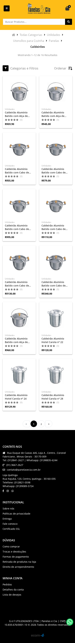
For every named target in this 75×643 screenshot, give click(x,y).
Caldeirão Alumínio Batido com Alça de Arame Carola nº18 (16, 114)
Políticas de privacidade (16, 513)
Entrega (7, 518)
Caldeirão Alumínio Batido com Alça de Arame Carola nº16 (16, 340)
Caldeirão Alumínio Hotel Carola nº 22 (53, 340)
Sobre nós (8, 508)
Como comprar (11, 546)
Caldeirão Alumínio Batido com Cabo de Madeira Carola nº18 (54, 170)
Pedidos (7, 584)
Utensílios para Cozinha (28, 41)
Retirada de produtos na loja (19, 561)
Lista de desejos (12, 594)
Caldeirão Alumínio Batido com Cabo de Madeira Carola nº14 (17, 170)
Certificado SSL (11, 528)
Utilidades (53, 35)
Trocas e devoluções (14, 551)
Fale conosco (10, 523)
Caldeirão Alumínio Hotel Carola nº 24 (16, 396)
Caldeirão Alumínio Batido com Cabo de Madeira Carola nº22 (54, 227)
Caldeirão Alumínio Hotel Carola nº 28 (53, 396)
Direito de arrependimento (18, 566)
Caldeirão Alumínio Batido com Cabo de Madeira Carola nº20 (17, 227)
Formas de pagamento (16, 556)
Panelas (54, 41)
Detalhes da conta (13, 589)
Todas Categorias (31, 35)
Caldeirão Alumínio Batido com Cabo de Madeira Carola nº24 (17, 283)
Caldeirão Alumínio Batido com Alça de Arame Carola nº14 (53, 114)
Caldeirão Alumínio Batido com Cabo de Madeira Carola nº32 (54, 283)
